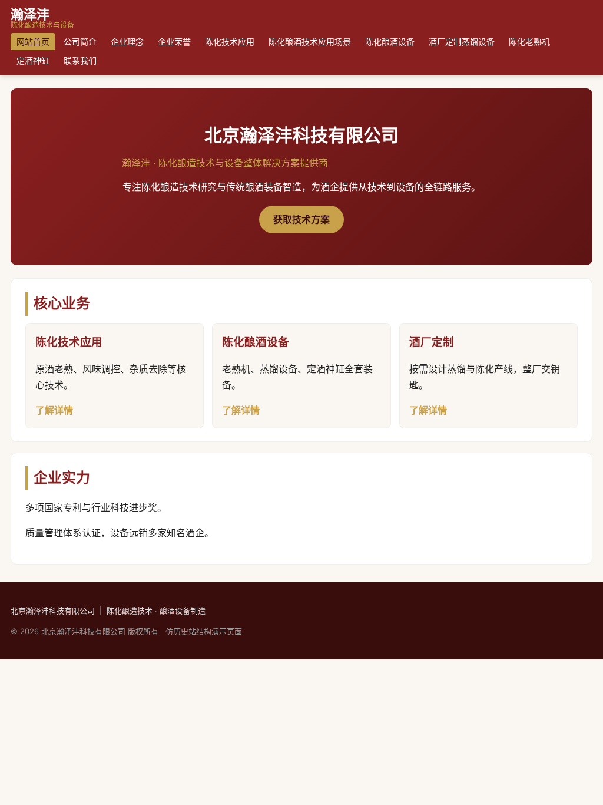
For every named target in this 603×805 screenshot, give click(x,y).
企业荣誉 (174, 42)
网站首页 (32, 42)
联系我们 (80, 60)
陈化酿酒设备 (390, 42)
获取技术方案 (301, 219)
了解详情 (54, 410)
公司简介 (80, 42)
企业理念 (127, 42)
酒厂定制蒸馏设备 (462, 42)
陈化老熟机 (529, 42)
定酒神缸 (32, 60)
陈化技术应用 (229, 42)
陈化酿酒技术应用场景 (310, 42)
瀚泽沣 (42, 18)
